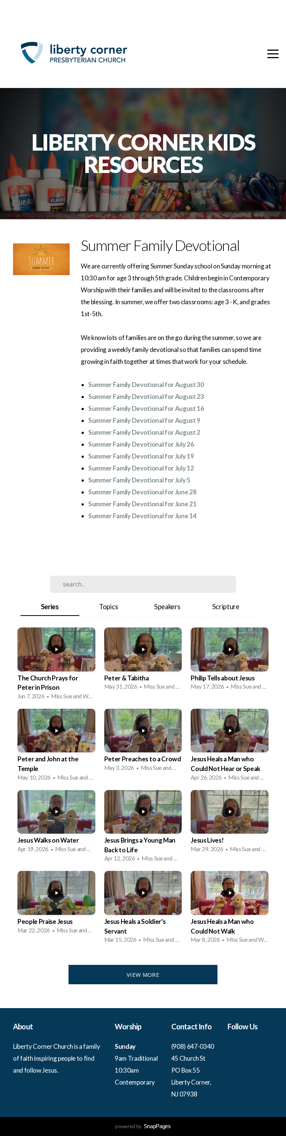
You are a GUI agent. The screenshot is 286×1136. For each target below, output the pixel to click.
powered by (143, 1126)
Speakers (167, 606)
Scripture (225, 606)
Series (50, 606)
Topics (108, 606)
